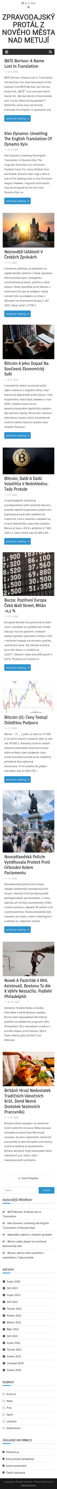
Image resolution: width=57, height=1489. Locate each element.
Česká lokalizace (15, 1472)
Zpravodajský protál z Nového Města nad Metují (28, 28)
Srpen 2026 (13, 1281)
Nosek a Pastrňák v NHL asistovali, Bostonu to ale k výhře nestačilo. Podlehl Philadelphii (28, 988)
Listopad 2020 (15, 1363)
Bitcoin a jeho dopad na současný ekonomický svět (26, 369)
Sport (10, 1414)
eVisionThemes (28, 1485)
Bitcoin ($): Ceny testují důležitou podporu (26, 720)
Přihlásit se (12, 1452)
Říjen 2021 (13, 1329)
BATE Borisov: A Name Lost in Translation (24, 63)
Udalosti (12, 1421)
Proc (9, 1407)
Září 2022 (12, 1301)
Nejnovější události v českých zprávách (23, 254)
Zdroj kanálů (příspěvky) (20, 1459)
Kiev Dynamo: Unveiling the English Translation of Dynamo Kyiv (28, 139)
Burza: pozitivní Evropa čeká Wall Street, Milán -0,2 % (25, 605)
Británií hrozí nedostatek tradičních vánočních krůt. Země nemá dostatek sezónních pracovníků (27, 1101)
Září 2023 (12, 1288)
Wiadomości (13, 1428)
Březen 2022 (14, 1322)
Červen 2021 (14, 1349)
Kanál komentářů (16, 1465)
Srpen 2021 (13, 1342)
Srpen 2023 (13, 1295)
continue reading (16, 118)
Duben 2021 (14, 1356)
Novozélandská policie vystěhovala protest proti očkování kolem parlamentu (27, 864)
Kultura (11, 1394)
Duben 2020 (14, 1370)
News (10, 1401)
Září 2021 (12, 1336)
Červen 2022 (14, 1308)
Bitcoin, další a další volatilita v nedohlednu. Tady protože (26, 484)
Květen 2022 (14, 1315)
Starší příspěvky (30, 1178)
